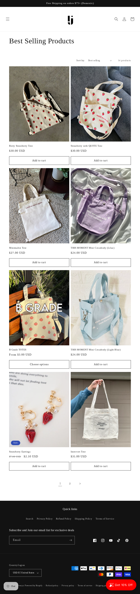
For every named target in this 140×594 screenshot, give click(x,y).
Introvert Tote (78, 451)
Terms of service (85, 585)
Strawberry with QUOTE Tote (86, 145)
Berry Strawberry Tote (21, 145)
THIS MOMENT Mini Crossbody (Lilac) (92, 247)
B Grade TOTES (17, 349)
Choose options (39, 364)
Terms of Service (105, 518)
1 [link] (60, 483)
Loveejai (20, 585)
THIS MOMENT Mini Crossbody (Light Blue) (95, 349)
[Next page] (80, 484)
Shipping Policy (83, 518)
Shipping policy (103, 585)
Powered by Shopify (33, 585)
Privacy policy (68, 585)
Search (29, 518)
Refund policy (52, 585)
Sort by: (80, 60)
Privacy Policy (44, 518)
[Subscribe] (71, 540)
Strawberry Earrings (19, 451)
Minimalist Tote (18, 247)
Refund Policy (63, 518)
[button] (8, 19)
